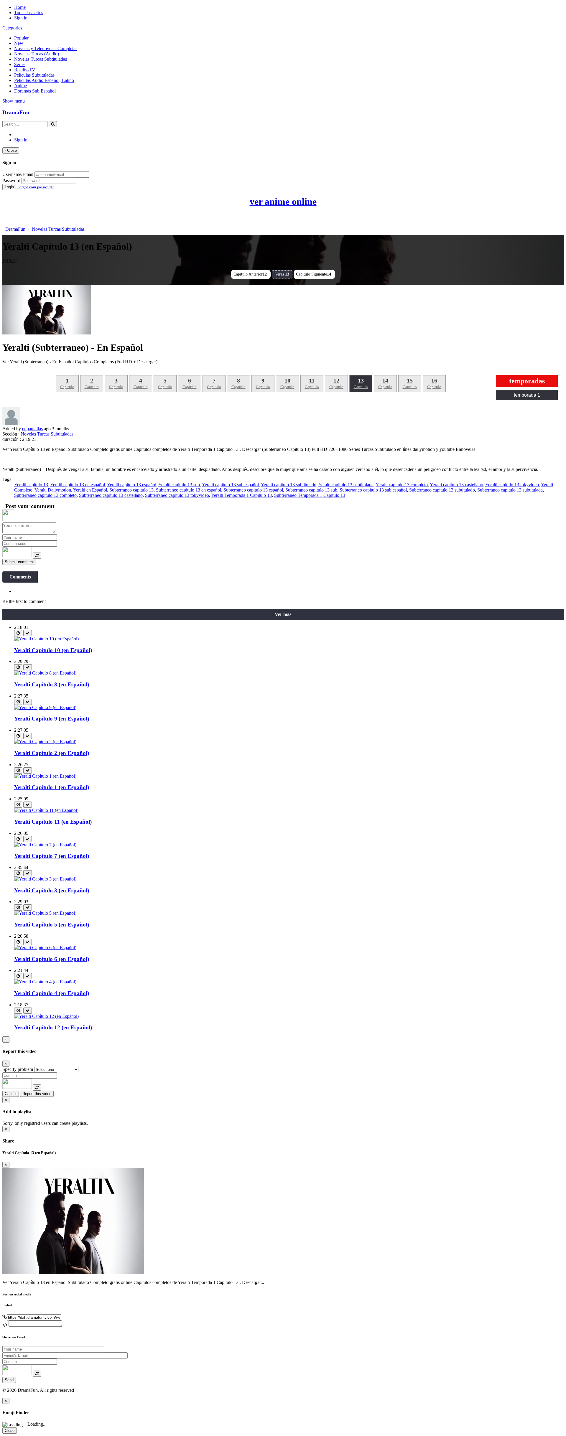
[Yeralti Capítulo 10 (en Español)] (46, 638)
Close (9, 1430)
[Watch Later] (18, 633)
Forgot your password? (35, 187)
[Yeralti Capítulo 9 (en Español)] (45, 707)
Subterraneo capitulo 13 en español (188, 489)
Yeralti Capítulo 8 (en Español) (51, 684)
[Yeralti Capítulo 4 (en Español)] (45, 981)
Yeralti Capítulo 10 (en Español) (53, 650)
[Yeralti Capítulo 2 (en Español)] (45, 741)
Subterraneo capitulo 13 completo (45, 495)
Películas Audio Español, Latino (44, 80)
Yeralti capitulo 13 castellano (456, 484)
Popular (21, 37)
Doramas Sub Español (35, 90)
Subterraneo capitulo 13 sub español (373, 489)
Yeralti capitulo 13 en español (77, 484)
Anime (20, 85)
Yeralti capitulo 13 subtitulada (346, 484)
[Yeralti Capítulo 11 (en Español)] (46, 810)
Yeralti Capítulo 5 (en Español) (51, 924)
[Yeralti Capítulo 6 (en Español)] (45, 947)
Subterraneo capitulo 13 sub (311, 489)
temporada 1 (527, 395)
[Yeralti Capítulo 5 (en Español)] (45, 913)
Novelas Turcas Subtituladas (40, 59)
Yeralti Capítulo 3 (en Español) (51, 890)
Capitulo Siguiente (313, 274)
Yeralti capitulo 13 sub (179, 484)
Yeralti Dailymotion (52, 489)
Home (20, 7)
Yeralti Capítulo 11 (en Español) (53, 822)
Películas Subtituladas (34, 75)
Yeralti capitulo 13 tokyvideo (512, 484)
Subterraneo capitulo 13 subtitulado (442, 489)
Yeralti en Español (90, 489)
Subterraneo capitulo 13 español (253, 489)
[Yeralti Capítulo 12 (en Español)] (46, 1016)
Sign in (20, 17)
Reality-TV (24, 69)
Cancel (11, 1094)
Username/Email (17, 174)
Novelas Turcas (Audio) (36, 53)
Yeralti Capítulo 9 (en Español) (51, 718)
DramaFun (15, 112)
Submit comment (19, 562)
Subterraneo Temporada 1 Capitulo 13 (309, 495)
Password (11, 180)
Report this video (36, 1094)
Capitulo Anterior (250, 274)
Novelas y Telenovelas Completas (45, 48)
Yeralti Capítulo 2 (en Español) (51, 753)
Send (9, 1380)
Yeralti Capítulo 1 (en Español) (51, 787)
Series (19, 64)
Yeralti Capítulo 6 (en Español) (51, 959)
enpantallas (32, 428)
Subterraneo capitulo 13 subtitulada (510, 489)
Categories (12, 27)
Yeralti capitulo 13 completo (402, 484)
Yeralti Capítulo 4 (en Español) (51, 993)
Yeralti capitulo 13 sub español (230, 484)
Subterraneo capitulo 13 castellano (111, 495)
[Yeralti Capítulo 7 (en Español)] (45, 844)
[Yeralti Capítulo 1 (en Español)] (45, 776)
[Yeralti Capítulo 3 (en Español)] (45, 878)
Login (9, 187)
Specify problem (17, 1069)
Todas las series (28, 12)
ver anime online (283, 201)
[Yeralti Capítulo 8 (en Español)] (45, 672)
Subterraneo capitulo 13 (131, 489)
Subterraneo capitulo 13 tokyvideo (177, 495)
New (18, 43)
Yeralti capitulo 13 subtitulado (288, 484)
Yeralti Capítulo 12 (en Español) (53, 1027)
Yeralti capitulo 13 (31, 484)
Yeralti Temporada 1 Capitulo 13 (241, 495)
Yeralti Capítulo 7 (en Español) (51, 856)
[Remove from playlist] (27, 633)
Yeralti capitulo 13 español (131, 484)
